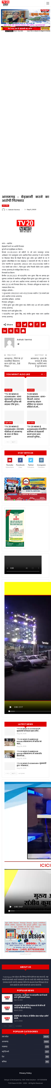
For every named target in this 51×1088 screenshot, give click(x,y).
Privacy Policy (25, 1073)
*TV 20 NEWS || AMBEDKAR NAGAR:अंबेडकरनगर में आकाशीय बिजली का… (29, 753)
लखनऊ (4, 1046)
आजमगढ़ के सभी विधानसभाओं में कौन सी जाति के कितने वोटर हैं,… (29, 1006)
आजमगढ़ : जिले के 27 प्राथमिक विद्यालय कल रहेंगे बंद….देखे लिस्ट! (13, 362)
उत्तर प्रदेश (5, 206)
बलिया (4, 1062)
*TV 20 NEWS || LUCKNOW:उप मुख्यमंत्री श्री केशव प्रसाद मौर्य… (28, 730)
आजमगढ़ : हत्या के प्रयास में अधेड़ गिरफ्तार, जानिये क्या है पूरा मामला (37, 362)
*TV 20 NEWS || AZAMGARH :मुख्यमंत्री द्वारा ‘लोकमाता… (31, 764)
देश (3, 1056)
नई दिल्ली (5, 1051)
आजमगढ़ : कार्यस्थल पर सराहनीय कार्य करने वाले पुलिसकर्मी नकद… (30, 996)
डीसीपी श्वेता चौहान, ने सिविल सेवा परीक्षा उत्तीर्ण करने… (31, 1017)
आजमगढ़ (31, 390)
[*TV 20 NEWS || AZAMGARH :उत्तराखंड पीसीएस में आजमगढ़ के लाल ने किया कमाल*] (14, 417)
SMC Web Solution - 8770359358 (34, 1080)
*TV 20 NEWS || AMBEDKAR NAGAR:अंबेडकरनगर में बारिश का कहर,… (29, 741)
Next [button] (47, 100)
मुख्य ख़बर (8, 423)
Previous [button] (4, 100)
